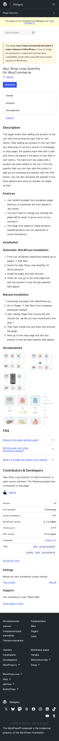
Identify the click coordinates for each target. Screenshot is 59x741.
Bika (33, 626)
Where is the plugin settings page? (21, 440)
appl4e (10, 77)
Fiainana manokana (13, 640)
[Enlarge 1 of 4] (24, 356)
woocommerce (48, 552)
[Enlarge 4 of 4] (52, 397)
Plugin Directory (10, 13)
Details (9, 95)
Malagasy (15, 702)
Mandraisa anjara (40, 649)
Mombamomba (11, 621)
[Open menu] (54, 4)
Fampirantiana (38, 621)
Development (13, 110)
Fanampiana (9, 654)
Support (10, 117)
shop (37, 552)
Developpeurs (10, 659)
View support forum (13, 603)
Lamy (34, 636)
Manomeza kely (41, 659)
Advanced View (11, 560)
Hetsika (35, 654)
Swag (35, 664)
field (35, 547)
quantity (29, 552)
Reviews (10, 103)
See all (52, 582)
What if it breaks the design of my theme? (25, 459)
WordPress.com (12, 674)
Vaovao (7, 626)
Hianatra (7, 649)
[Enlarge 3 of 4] (24, 376)
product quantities (47, 547)
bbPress (8, 684)
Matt (7, 679)
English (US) (50, 540)
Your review (9, 582)
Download (10, 84)
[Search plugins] (33, 32)
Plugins (34, 631)
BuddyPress (10, 689)
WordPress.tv (11, 664)
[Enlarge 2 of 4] (52, 356)
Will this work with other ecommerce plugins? (15, 449)
